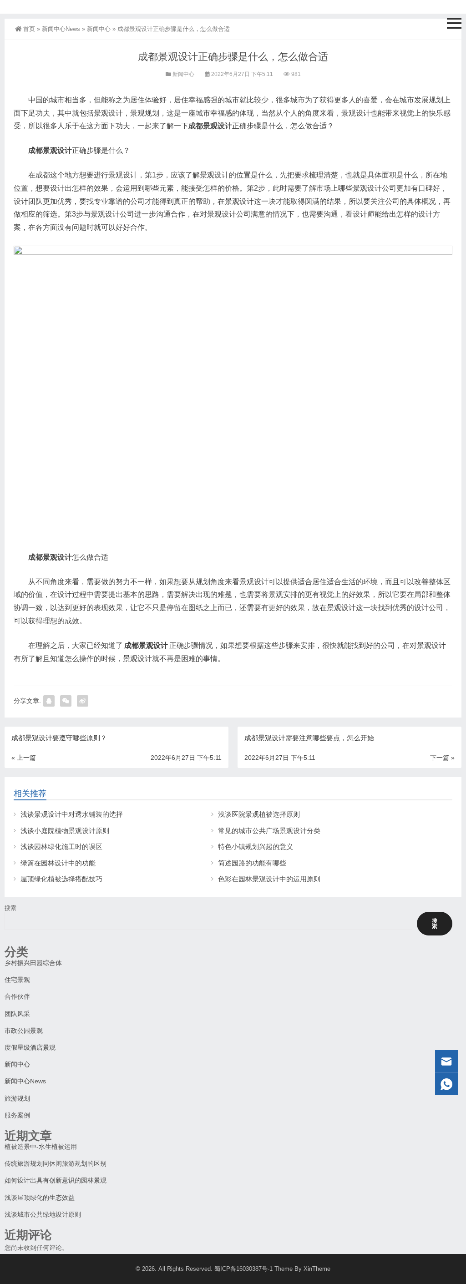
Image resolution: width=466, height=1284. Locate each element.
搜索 (10, 908)
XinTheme (317, 1268)
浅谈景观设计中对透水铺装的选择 (71, 814)
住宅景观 (17, 979)
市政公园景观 (24, 1030)
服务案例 (17, 1115)
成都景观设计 (146, 645)
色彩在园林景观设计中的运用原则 (269, 879)
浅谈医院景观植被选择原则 (259, 814)
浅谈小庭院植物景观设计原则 (64, 830)
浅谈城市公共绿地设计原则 (43, 1214)
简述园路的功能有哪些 (252, 863)
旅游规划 (17, 1098)
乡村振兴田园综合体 (33, 962)
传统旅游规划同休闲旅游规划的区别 (55, 1163)
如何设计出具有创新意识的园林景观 (55, 1180)
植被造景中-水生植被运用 (41, 1146)
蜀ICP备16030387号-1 (243, 1268)
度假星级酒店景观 (30, 1047)
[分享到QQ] (49, 701)
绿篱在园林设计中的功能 (58, 863)
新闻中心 (99, 28)
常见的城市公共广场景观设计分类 (269, 830)
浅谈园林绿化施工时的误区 (61, 846)
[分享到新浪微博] (82, 701)
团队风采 (17, 1013)
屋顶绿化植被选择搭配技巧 (61, 879)
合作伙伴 (17, 996)
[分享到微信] (65, 701)
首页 (29, 28)
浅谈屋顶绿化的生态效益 (40, 1197)
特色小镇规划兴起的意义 (255, 846)
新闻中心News (61, 28)
